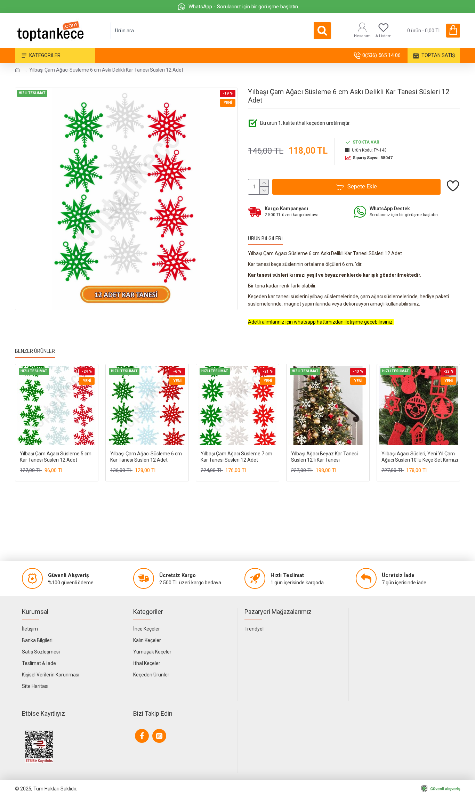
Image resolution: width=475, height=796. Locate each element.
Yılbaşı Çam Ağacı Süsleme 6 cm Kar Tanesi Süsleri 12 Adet (146, 457)
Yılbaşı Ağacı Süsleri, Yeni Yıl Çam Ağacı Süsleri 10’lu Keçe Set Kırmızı (419, 457)
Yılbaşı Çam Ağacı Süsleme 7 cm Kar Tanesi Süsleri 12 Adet (236, 457)
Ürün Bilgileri (265, 238)
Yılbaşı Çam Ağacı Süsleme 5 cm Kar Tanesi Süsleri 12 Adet (55, 457)
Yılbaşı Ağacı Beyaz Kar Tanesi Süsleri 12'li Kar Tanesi (324, 457)
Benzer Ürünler (35, 351)
